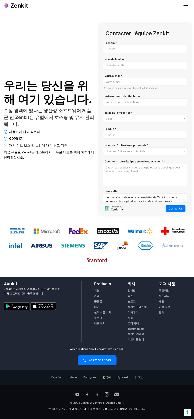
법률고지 (77, 408)
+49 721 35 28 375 (99, 360)
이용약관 (122, 408)
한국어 (107, 377)
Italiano (72, 377)
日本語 (139, 377)
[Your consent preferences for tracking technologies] (187, 412)
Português (89, 377)
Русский (122, 377)
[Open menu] (185, 5)
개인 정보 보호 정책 (95, 408)
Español (56, 377)
